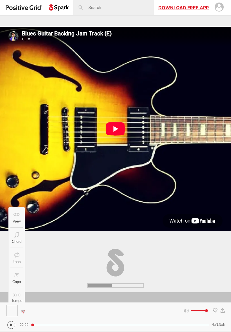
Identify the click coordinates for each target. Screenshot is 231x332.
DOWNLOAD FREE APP (183, 7)
